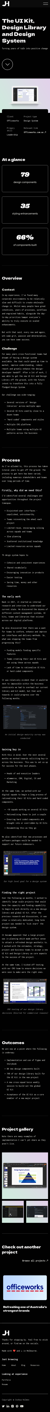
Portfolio (6, 1380)
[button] (45, 3)
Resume (5, 1384)
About (13, 1365)
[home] (5, 3)
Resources (35, 1365)
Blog (23, 1365)
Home (4, 1365)
